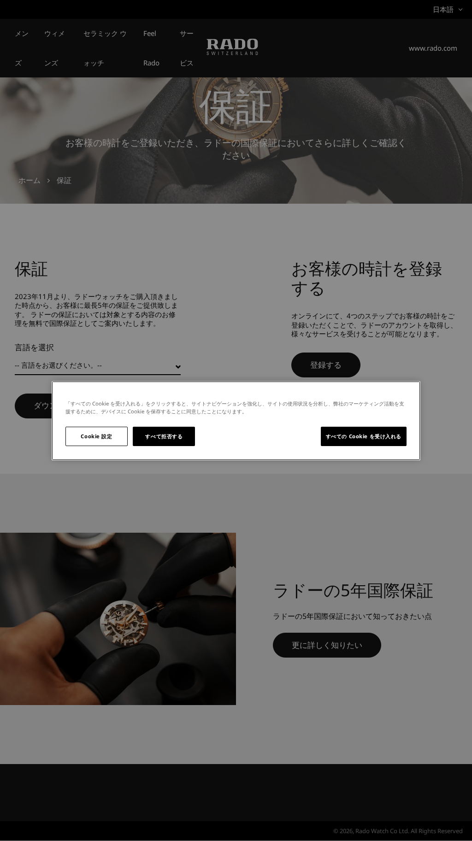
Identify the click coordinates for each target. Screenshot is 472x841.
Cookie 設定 (96, 436)
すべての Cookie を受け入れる (363, 436)
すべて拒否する (164, 436)
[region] (236, 420)
